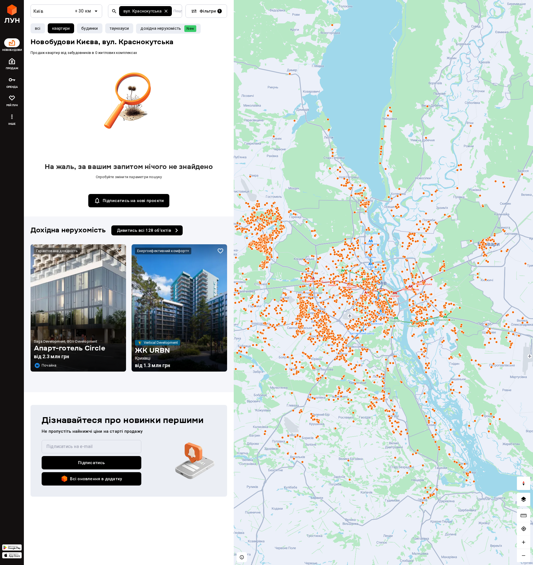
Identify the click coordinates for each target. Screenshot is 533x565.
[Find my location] (523, 529)
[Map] (383, 282)
